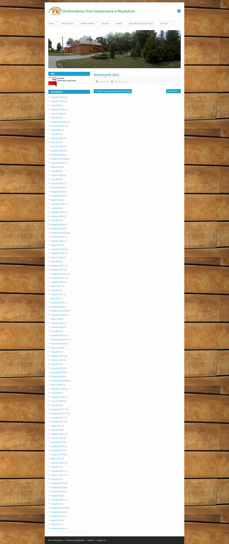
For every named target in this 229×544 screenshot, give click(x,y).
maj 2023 (55, 208)
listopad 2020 (57, 306)
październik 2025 (59, 121)
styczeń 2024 (57, 183)
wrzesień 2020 (58, 314)
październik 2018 (59, 380)
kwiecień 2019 (58, 356)
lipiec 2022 (56, 245)
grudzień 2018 (58, 372)
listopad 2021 (57, 269)
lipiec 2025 (56, 130)
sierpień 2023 (57, 195)
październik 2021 (59, 273)
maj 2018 (55, 392)
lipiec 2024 (56, 167)
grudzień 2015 (58, 483)
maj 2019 (55, 351)
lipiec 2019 (56, 347)
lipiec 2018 (56, 384)
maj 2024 (55, 171)
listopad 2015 (57, 487)
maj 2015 (55, 503)
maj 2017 (55, 430)
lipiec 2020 (56, 319)
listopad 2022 (57, 228)
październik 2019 (59, 339)
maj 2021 (55, 290)
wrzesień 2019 (58, 343)
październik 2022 (59, 232)
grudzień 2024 (58, 150)
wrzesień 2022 (58, 236)
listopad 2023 (57, 191)
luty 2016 (55, 479)
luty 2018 (55, 405)
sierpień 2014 (57, 516)
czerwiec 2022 (58, 249)
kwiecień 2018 (58, 397)
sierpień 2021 (57, 282)
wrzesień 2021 (58, 277)
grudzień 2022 (58, 224)
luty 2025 (55, 142)
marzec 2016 (57, 475)
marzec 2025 (57, 138)
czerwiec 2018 (58, 388)
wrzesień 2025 (58, 126)
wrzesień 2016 (58, 454)
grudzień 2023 (58, 187)
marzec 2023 (57, 216)
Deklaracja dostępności (141, 23)
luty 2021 (55, 298)
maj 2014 (55, 524)
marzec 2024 (57, 175)
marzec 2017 (57, 438)
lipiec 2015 (56, 495)
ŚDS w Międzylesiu (120, 81)
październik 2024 (59, 158)
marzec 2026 (57, 113)
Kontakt (164, 23)
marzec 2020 (57, 327)
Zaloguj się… (102, 540)
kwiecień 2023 (58, 212)
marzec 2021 (57, 294)
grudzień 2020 (58, 302)
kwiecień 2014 (58, 528)
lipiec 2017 (56, 425)
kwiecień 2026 (58, 109)
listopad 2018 (57, 376)
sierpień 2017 (57, 421)
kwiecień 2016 (58, 471)
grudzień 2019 (58, 335)
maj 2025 (55, 134)
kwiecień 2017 (58, 434)
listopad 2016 (57, 450)
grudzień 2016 (58, 446)
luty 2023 (55, 220)
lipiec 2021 (56, 286)
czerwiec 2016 (58, 462)
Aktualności (67, 23)
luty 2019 (55, 364)
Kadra (119, 23)
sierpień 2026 (57, 97)
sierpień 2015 (57, 491)
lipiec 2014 (56, 520)
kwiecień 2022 (58, 253)
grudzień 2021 (58, 265)
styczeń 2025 (57, 146)
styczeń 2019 (57, 368)
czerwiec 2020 (58, 323)
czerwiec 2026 (58, 101)
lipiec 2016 (56, 458)
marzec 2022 (57, 257)
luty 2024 (55, 179)
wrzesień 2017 (58, 417)
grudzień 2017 (58, 409)
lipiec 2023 (56, 199)
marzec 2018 (57, 401)
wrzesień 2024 (58, 162)
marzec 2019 (57, 360)
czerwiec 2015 (58, 499)
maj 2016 (55, 466)
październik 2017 (59, 413)
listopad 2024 (57, 154)
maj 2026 (55, 105)
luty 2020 (55, 331)
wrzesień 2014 (58, 512)
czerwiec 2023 (58, 204)
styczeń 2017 (57, 442)
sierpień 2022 (57, 241)
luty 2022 (55, 261)
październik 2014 (59, 507)
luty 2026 (55, 117)
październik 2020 (59, 310)
